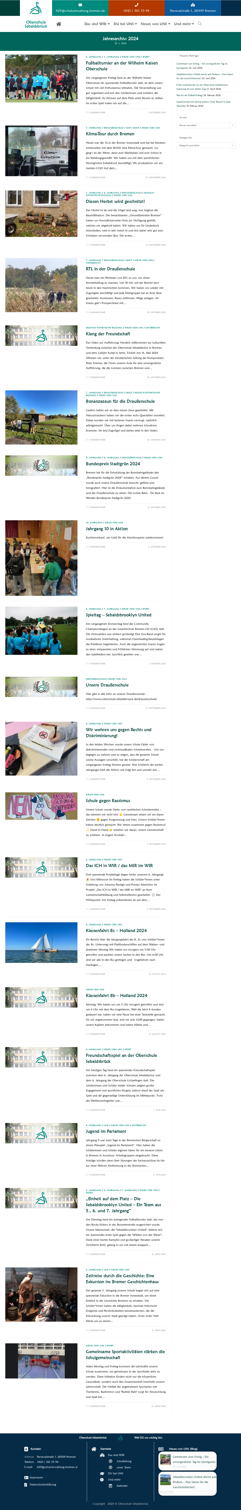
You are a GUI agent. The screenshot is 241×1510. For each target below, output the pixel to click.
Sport (146, 56)
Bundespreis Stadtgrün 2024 (113, 463)
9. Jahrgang (111, 457)
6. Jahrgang (93, 56)
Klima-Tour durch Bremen (110, 133)
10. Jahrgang (94, 522)
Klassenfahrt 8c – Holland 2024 (116, 930)
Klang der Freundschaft (108, 333)
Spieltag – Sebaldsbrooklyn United (119, 614)
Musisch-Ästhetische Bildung (104, 327)
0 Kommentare (97, 112)
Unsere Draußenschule (107, 684)
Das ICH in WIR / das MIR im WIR (119, 865)
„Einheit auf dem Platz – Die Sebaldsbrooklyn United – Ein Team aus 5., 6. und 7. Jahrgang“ (123, 1204)
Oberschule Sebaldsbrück (36, 24)
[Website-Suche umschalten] (200, 24)
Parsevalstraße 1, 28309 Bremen (193, 11)
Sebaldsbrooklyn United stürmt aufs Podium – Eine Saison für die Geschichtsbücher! (194, 1482)
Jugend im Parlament (106, 1131)
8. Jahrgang (111, 192)
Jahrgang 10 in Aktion (107, 528)
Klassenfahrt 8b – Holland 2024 (116, 995)
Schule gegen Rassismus (108, 800)
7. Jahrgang (111, 56)
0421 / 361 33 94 (136, 11)
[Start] (116, 43)
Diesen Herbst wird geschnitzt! (115, 201)
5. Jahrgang (93, 1190)
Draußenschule (114, 127)
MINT (136, 127)
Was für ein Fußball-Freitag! (189, 95)
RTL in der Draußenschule (110, 268)
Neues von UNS (131, 56)
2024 (123, 43)
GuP (128, 127)
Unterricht (93, 262)
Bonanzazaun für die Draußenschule (120, 401)
